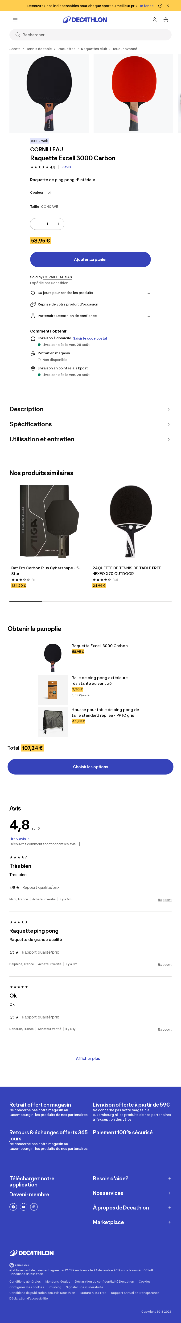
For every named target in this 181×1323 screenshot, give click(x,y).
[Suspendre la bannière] (160, 5)
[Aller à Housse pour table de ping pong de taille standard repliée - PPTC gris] (53, 722)
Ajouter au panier (90, 259)
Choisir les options (90, 766)
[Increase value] (58, 224)
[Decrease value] (35, 224)
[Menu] (15, 19)
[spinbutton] (47, 224)
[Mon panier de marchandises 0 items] (166, 19)
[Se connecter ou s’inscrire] (154, 19)
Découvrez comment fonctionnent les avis (42, 844)
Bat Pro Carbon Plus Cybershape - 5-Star (45, 571)
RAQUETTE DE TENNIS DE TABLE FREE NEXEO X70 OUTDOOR (127, 571)
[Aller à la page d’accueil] (85, 19)
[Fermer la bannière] (168, 5)
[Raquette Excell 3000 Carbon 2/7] (133, 93)
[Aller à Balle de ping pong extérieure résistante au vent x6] (53, 690)
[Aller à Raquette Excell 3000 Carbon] (53, 658)
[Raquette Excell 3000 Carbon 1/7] (49, 93)
